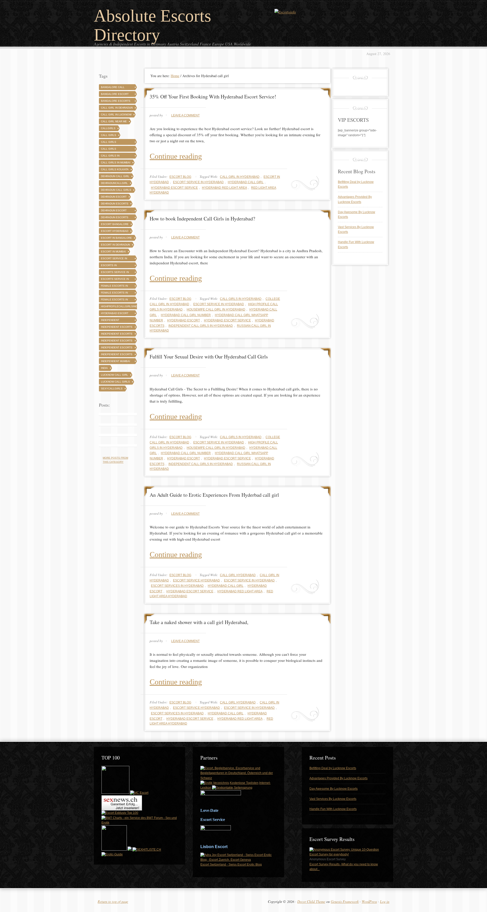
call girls (108, 135)
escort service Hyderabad (196, 580)
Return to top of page (113, 901)
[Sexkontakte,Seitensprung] (232, 787)
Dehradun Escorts (114, 203)
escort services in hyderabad (177, 586)
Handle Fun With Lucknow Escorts (333, 809)
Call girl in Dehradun (117, 107)
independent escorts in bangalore (116, 341)
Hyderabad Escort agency (114, 314)
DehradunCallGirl (114, 183)
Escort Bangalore (115, 224)
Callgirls (108, 128)
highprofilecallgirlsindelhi (122, 306)
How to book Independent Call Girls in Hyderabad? (202, 218)
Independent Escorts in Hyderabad (116, 348)
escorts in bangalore (109, 266)
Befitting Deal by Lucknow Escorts (332, 768)
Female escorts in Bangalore (114, 286)
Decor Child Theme (311, 901)
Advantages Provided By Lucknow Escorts (338, 778)
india (104, 368)
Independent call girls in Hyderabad (200, 326)
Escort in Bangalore (116, 237)
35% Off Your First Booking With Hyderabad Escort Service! (213, 96)
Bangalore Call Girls (113, 88)
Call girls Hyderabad (109, 149)
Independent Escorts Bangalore (116, 327)
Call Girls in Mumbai (115, 162)
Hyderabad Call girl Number (186, 315)
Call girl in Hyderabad (239, 177)
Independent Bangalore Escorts (115, 321)
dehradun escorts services (114, 218)
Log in (384, 901)
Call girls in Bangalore (110, 156)
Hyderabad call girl (246, 182)
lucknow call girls (115, 381)
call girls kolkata (115, 169)
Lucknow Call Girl (114, 374)
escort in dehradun (115, 244)
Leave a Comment (185, 115)
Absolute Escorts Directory (152, 25)
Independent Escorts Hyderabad (116, 334)
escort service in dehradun (114, 259)
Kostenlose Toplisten (244, 783)
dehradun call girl (115, 176)
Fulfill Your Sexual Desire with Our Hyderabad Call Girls (209, 356)
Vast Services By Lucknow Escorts (332, 799)
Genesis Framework (345, 901)
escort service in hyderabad (198, 182)
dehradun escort (114, 196)
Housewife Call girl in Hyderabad (216, 309)
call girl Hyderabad (238, 575)
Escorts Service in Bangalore (115, 273)
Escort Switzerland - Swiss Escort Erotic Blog (231, 864)
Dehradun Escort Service (114, 211)
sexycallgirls (112, 388)
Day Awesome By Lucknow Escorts (333, 788)
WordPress (369, 901)
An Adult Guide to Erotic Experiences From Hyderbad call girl (214, 494)
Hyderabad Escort (183, 320)
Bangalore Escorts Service (115, 101)
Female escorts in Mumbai (114, 300)
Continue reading (176, 156)
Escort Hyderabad (114, 231)
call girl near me (114, 121)
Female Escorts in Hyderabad (114, 293)
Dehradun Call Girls (116, 189)
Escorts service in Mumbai (115, 280)
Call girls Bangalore (109, 143)
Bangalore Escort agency (115, 95)
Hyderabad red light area (224, 188)
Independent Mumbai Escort (115, 362)
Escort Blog (180, 177)
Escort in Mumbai (113, 251)
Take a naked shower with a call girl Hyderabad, (199, 622)
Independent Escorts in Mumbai (116, 355)
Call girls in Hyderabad (241, 299)
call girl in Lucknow (116, 114)
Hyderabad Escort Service (174, 188)
